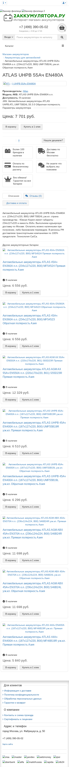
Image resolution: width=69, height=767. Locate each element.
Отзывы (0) (36, 196)
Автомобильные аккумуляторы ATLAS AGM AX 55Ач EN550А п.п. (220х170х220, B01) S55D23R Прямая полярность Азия (32, 373)
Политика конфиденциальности (21, 694)
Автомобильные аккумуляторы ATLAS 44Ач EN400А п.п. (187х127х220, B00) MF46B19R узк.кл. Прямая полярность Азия (34, 640)
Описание (13, 196)
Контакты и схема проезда (18, 715)
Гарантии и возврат (14, 702)
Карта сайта (8, 744)
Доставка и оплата (16, 203)
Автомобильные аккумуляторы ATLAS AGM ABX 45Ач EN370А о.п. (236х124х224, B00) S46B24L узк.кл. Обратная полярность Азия (33, 587)
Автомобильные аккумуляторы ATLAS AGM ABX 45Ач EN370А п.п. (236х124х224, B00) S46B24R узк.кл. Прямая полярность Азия (33, 533)
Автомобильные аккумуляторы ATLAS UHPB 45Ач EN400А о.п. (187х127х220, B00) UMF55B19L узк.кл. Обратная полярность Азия (34, 480)
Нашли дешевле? (53, 140)
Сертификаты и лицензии (18, 719)
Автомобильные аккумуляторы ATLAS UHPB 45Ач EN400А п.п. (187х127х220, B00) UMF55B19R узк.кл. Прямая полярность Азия (34, 426)
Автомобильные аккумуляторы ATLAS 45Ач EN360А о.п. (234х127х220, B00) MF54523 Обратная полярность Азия (30, 319)
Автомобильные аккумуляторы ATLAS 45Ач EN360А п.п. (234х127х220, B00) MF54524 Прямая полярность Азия (34, 265)
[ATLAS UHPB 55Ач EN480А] (34, 83)
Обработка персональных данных (23, 698)
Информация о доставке (17, 690)
